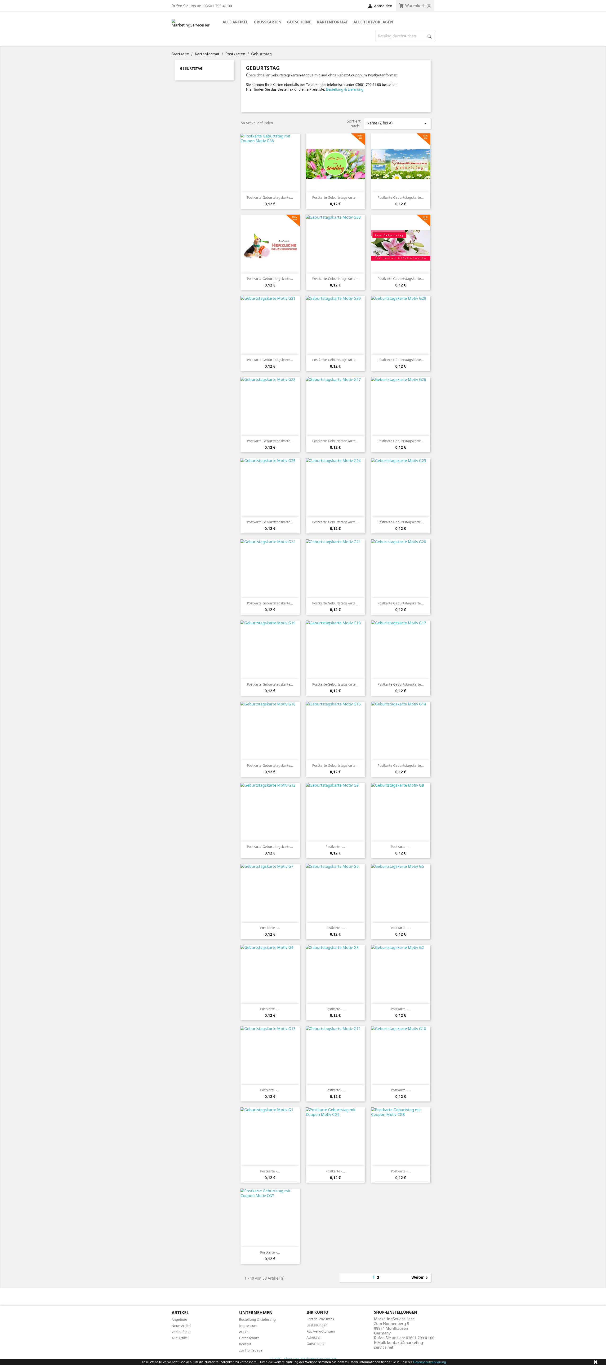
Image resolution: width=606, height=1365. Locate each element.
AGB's (244, 1332)
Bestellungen (317, 1325)
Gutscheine (299, 22)
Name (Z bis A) (397, 123)
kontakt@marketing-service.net (399, 1345)
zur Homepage (251, 1350)
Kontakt (245, 1344)
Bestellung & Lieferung (344, 89)
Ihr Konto (317, 1312)
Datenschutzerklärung (429, 1362)
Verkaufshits (181, 1332)
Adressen (314, 1337)
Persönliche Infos (320, 1319)
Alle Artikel (235, 22)
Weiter (420, 1278)
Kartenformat (332, 22)
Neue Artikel (181, 1325)
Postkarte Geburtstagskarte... (270, 197)
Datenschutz (249, 1338)
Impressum (248, 1325)
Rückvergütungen (321, 1331)
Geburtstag (191, 68)
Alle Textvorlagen (373, 22)
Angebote (179, 1319)
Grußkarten (267, 22)
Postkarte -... (335, 846)
